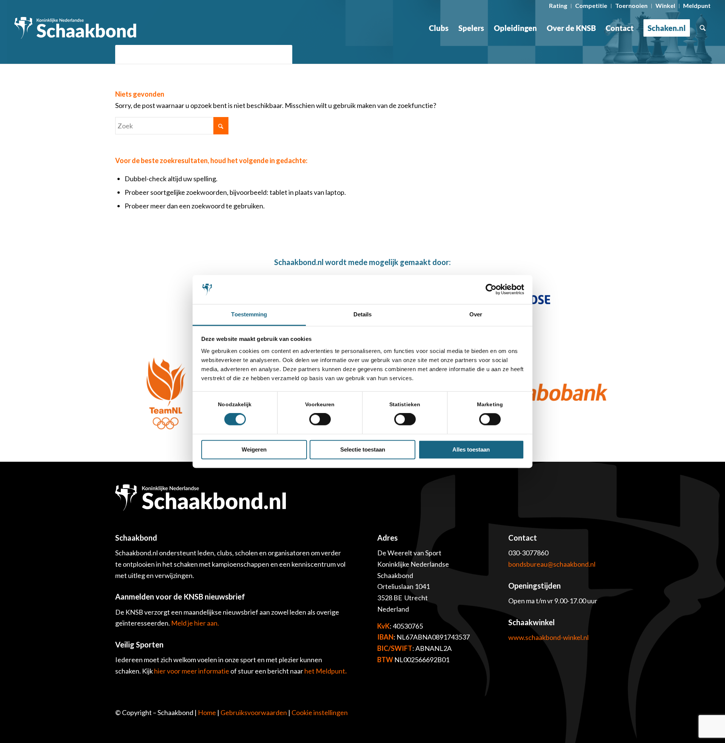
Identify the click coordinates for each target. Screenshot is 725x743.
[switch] (320, 419)
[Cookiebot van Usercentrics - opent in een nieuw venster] (491, 289)
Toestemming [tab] (249, 314)
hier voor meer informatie (192, 671)
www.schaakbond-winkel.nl (548, 637)
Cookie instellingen (320, 712)
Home (207, 712)
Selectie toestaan (362, 449)
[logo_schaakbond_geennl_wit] (75, 28)
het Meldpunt (324, 671)
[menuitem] (558, 6)
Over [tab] (475, 314)
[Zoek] (703, 28)
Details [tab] (362, 314)
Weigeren (254, 449)
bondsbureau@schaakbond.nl (551, 564)
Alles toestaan (471, 449)
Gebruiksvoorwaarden (254, 712)
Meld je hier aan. (195, 623)
